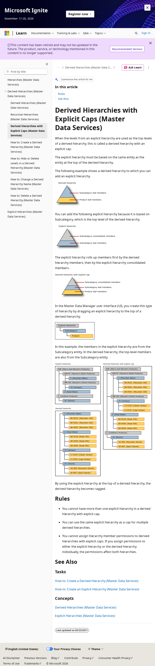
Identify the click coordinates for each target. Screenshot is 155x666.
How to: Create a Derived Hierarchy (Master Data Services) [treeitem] (26, 147)
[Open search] (136, 33)
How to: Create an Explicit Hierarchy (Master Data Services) (97, 589)
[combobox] (26, 72)
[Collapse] (47, 64)
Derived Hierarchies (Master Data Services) (88, 67)
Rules (61, 94)
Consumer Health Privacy (114, 658)
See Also (63, 99)
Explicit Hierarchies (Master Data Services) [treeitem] (25, 214)
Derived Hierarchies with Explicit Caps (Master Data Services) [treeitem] (28, 130)
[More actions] (148, 67)
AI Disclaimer (11, 658)
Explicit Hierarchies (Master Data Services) (85, 616)
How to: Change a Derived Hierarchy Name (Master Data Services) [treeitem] (27, 183)
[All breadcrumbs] (58, 67)
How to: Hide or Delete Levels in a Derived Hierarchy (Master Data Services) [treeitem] (25, 165)
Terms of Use (11, 663)
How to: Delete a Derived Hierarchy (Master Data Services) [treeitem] (26, 200)
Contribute (71, 658)
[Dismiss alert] (147, 8)
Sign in (146, 33)
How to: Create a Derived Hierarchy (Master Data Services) (96, 581)
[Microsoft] (7, 33)
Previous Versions (35, 658)
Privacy (86, 658)
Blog (54, 658)
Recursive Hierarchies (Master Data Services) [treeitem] (25, 117)
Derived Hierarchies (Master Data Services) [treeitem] (28, 105)
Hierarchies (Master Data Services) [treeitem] (23, 82)
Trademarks (31, 663)
